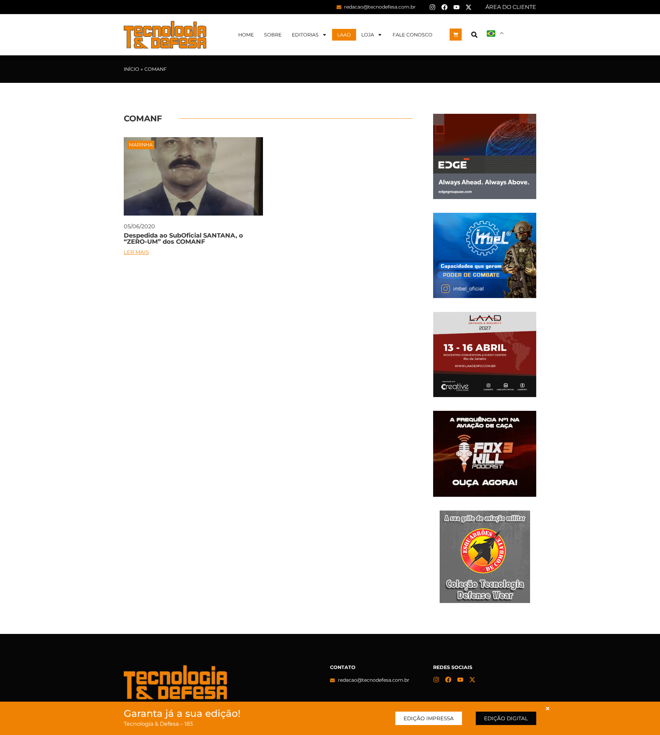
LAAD (344, 35)
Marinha (141, 145)
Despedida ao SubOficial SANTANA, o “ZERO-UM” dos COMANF (183, 238)
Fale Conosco (412, 35)
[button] (474, 34)
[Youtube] (456, 7)
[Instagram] (432, 7)
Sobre (273, 35)
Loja (367, 35)
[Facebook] (444, 7)
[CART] (456, 35)
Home (246, 35)
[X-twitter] (468, 7)
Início (131, 69)
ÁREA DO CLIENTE (510, 7)
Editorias (305, 35)
